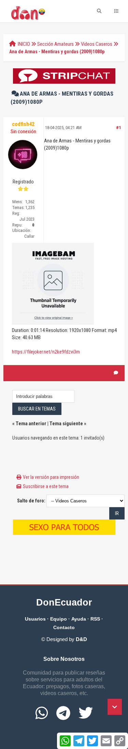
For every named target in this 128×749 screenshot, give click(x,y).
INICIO (24, 44)
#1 (118, 127)
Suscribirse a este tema (46, 486)
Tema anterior (31, 423)
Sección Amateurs (55, 44)
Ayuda (78, 619)
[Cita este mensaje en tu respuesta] (115, 372)
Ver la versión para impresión (51, 477)
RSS (95, 619)
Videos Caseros (96, 44)
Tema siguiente (66, 423)
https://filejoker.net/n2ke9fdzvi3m (46, 352)
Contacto (64, 627)
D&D (81, 639)
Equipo (58, 619)
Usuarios (35, 619)
